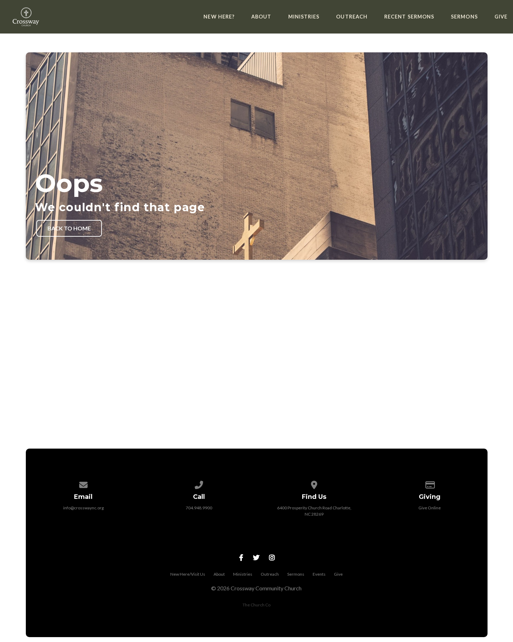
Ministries (304, 16)
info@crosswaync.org (83, 507)
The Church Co (256, 604)
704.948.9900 (199, 507)
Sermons (464, 16)
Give (501, 16)
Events (319, 574)
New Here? (219, 16)
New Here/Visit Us (187, 574)
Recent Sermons (409, 16)
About (261, 16)
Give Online (429, 507)
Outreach (351, 16)
